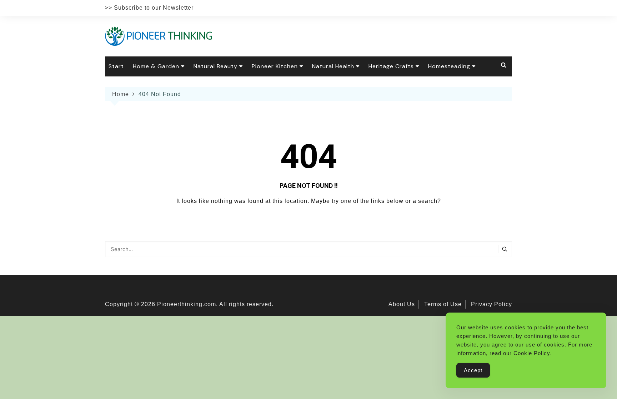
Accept (473, 370)
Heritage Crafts (391, 66)
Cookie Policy (531, 353)
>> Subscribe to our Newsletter (149, 8)
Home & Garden (156, 66)
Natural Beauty (215, 66)
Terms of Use (443, 304)
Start (116, 66)
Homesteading (449, 66)
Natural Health (333, 66)
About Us (401, 304)
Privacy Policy (491, 304)
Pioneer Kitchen (275, 66)
